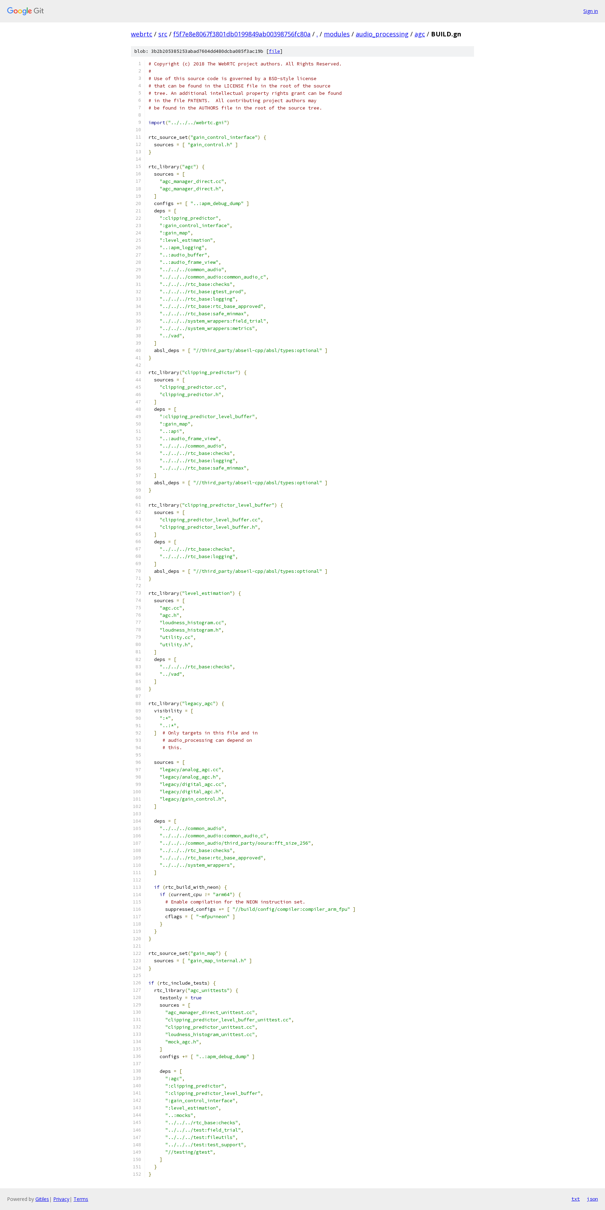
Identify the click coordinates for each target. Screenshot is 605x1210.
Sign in (590, 11)
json (592, 1199)
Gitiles (42, 1199)
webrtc (141, 34)
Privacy (61, 1199)
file (274, 51)
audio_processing (382, 34)
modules (337, 34)
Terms (81, 1199)
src (162, 34)
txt (575, 1199)
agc (420, 34)
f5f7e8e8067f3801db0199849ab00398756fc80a (242, 34)
